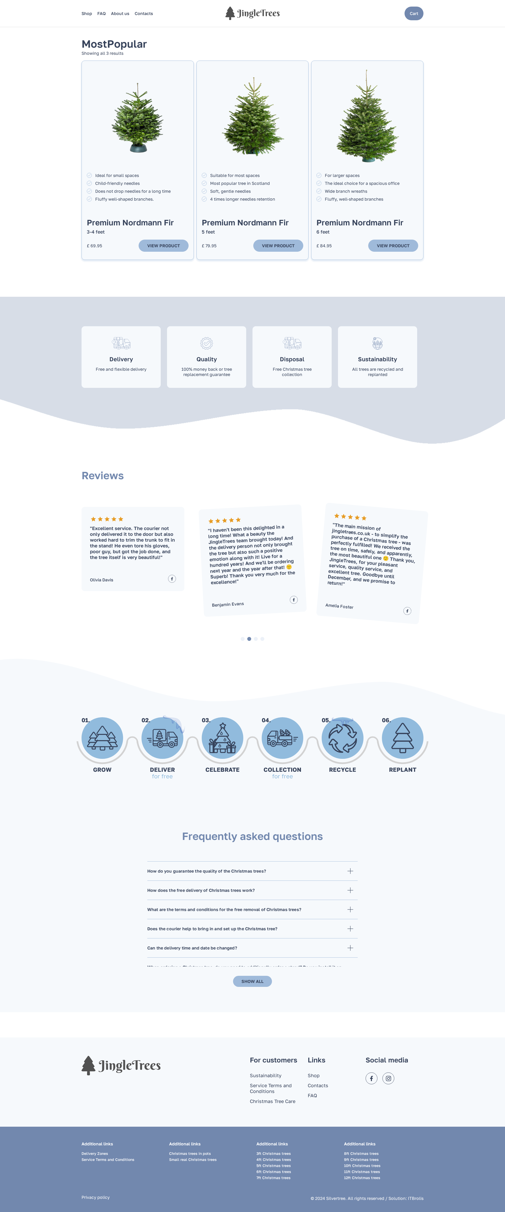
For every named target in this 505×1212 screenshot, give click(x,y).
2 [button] (249, 639)
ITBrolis (415, 1198)
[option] (133, 549)
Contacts (144, 13)
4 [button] (262, 639)
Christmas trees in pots (190, 1153)
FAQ (101, 13)
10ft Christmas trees (362, 1165)
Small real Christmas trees (193, 1159)
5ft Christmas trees (273, 1165)
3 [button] (256, 639)
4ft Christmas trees (273, 1159)
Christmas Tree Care (272, 1101)
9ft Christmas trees (361, 1159)
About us (120, 13)
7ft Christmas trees (273, 1177)
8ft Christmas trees (361, 1153)
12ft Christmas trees (362, 1177)
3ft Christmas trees (273, 1153)
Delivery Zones (95, 1153)
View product (163, 245)
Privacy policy (96, 1197)
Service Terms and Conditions (271, 1088)
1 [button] (243, 639)
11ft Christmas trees (362, 1171)
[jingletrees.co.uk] (252, 13)
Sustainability (265, 1075)
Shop (87, 13)
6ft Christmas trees (273, 1171)
